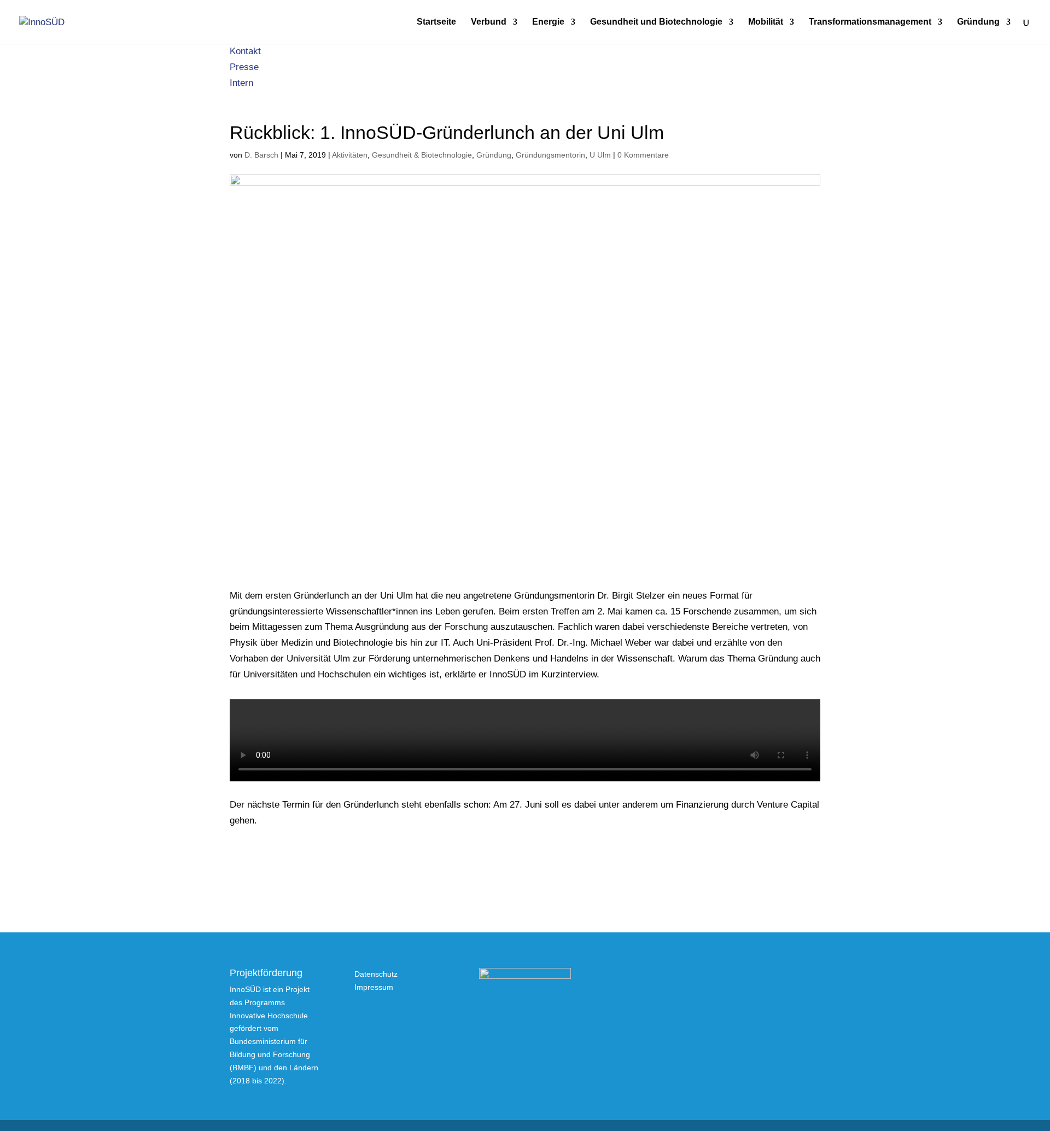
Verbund (488, 22)
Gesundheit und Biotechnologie (656, 22)
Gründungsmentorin (550, 154)
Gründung (978, 22)
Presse (244, 67)
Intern (241, 83)
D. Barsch (261, 154)
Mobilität (765, 22)
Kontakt (245, 51)
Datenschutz (376, 974)
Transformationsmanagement (870, 22)
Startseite (436, 22)
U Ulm (600, 154)
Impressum (373, 987)
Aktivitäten (350, 154)
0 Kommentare (643, 154)
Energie (548, 22)
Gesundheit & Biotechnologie (422, 154)
